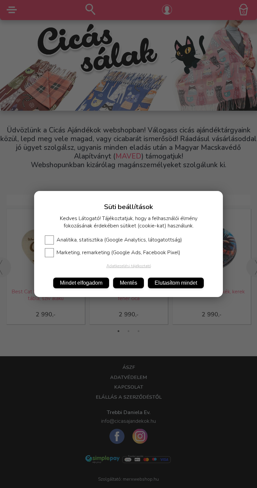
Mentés (128, 283)
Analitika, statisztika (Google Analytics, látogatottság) (119, 240)
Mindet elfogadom (81, 283)
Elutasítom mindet (176, 283)
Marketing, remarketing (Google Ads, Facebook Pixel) (118, 253)
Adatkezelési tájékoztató (128, 266)
